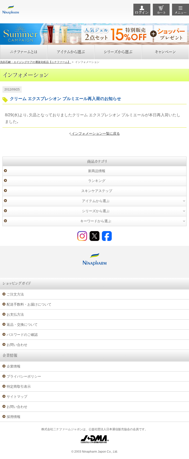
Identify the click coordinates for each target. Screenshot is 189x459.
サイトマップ (17, 397)
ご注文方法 (15, 294)
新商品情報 (96, 171)
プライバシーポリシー (24, 376)
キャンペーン (165, 52)
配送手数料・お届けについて (29, 304)
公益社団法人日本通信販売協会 (109, 429)
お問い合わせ (17, 345)
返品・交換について (22, 324)
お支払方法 (15, 314)
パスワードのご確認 (22, 335)
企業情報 (13, 366)
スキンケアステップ (96, 191)
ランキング (96, 181)
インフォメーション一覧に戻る (95, 133)
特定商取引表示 (19, 386)
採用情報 (13, 417)
